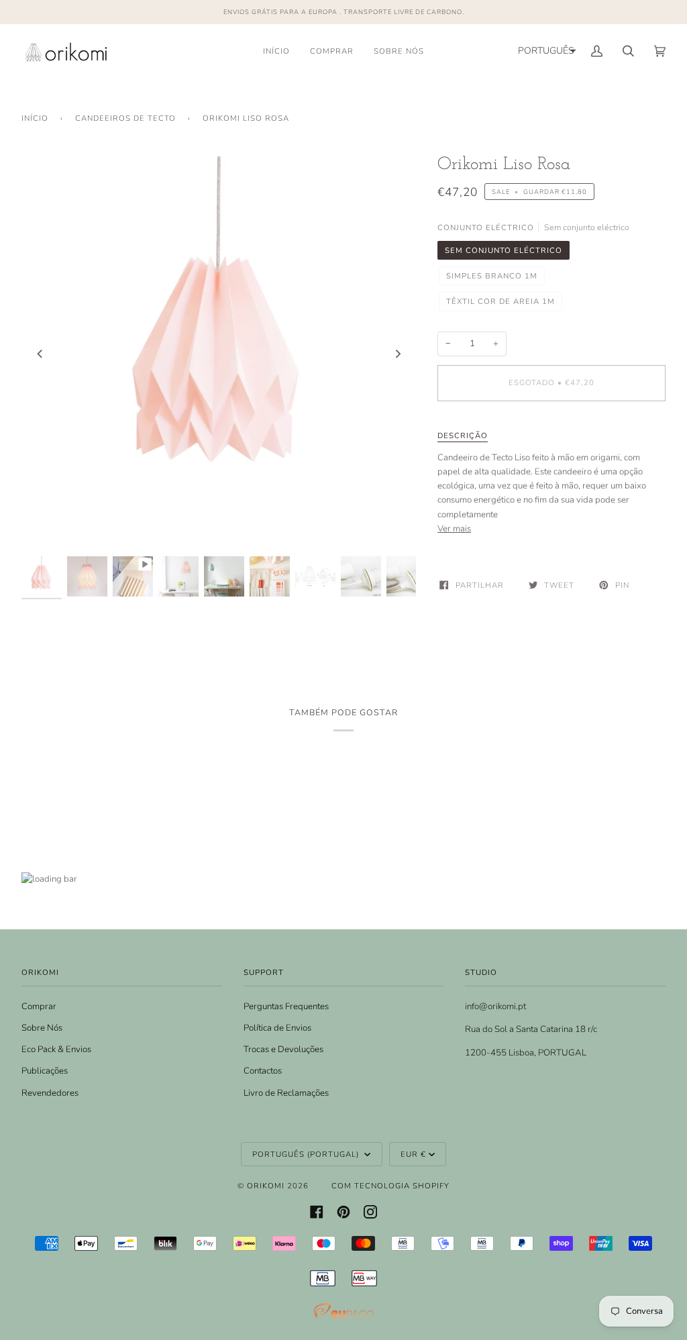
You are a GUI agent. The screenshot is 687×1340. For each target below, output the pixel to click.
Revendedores (49, 1093)
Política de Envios (277, 1028)
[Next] (397, 354)
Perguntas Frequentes (286, 1006)
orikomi (265, 1185)
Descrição (462, 435)
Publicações (44, 1071)
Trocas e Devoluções (283, 1049)
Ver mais (454, 529)
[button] (545, 51)
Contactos (263, 1071)
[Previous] (40, 354)
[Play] (219, 461)
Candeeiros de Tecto (125, 118)
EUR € (413, 1154)
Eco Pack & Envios (56, 1049)
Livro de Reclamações (286, 1093)
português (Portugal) (307, 1154)
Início (34, 118)
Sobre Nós (41, 1028)
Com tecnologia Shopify (390, 1185)
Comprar (38, 1006)
